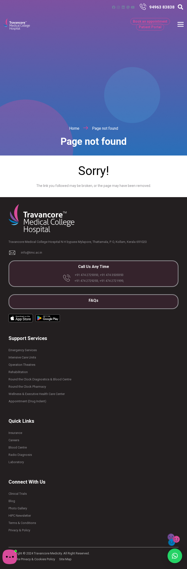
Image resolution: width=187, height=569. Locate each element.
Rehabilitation (18, 372)
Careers (14, 440)
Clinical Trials (18, 494)
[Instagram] (118, 7)
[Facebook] (113, 7)
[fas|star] (144, 7)
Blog (12, 501)
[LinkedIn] (123, 7)
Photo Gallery (18, 508)
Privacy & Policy (19, 530)
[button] (180, 7)
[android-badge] (48, 318)
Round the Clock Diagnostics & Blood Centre (40, 379)
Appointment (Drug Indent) (27, 401)
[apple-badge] (21, 318)
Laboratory (16, 462)
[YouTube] (132, 7)
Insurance (15, 433)
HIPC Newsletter (20, 515)
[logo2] (16, 24)
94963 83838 (162, 7)
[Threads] (128, 7)
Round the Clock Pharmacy (27, 386)
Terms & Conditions (22, 523)
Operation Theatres (22, 365)
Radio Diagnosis (20, 455)
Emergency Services (23, 350)
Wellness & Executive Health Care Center (37, 394)
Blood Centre (18, 447)
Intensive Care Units (22, 357)
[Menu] (180, 24)
